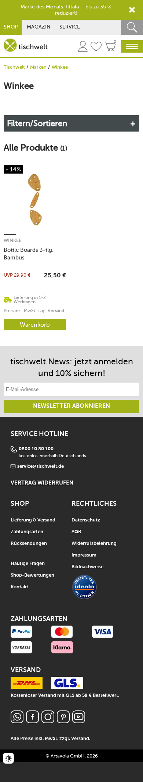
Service (69, 27)
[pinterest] (63, 721)
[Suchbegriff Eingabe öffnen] (132, 27)
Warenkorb (35, 324)
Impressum (84, 555)
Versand (80, 738)
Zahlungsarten (27, 531)
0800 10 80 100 (36, 449)
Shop (11, 27)
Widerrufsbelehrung (94, 543)
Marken (38, 67)
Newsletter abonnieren (71, 406)
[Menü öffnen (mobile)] (132, 46)
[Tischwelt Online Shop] (26, 45)
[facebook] (32, 721)
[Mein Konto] (83, 47)
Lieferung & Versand (33, 520)
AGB (76, 531)
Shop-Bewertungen (32, 575)
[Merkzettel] (96, 47)
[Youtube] (78, 721)
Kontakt (19, 587)
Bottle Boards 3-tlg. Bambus (29, 254)
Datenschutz (86, 520)
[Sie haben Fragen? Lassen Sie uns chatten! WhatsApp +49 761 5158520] (17, 721)
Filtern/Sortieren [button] (37, 123)
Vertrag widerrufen (42, 483)
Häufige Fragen (28, 563)
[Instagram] (47, 721)
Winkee (12, 240)
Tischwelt (14, 67)
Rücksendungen (29, 543)
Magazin (39, 27)
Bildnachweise (87, 567)
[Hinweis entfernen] (132, 10)
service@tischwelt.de (40, 466)
